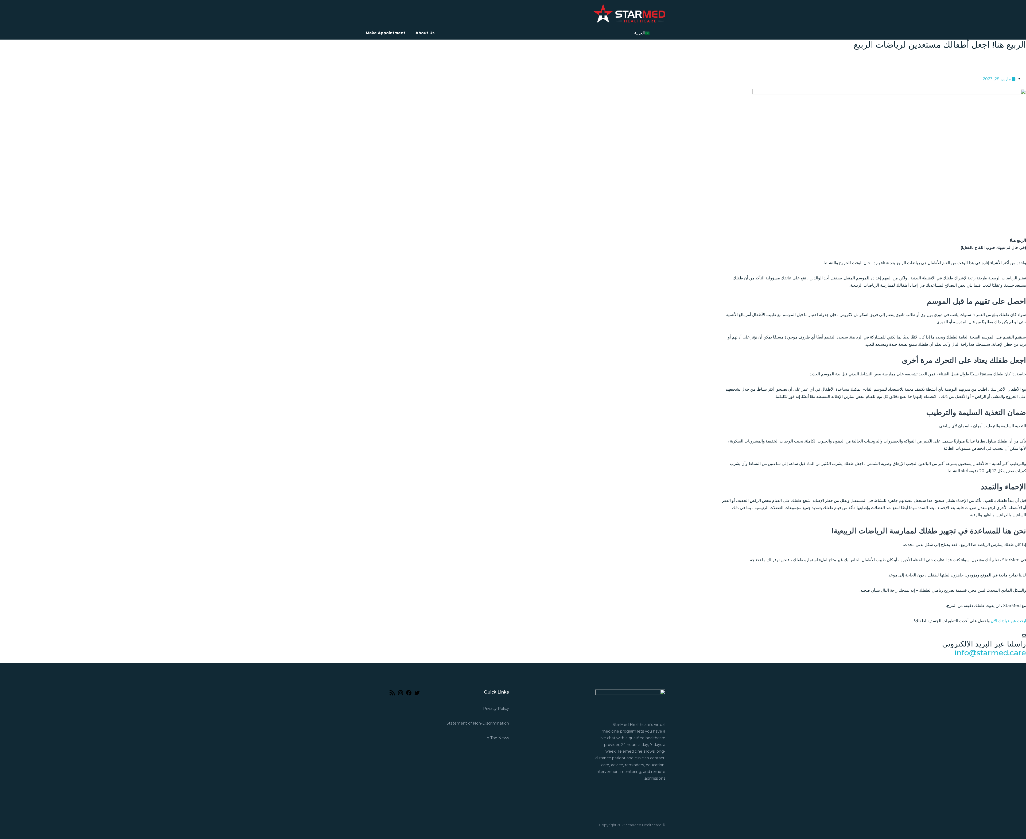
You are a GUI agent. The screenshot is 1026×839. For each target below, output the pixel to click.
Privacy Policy (496, 708)
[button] (873, 59)
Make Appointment (385, 32)
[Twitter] (417, 694)
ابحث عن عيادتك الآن (1008, 620)
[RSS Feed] (392, 694)
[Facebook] (409, 694)
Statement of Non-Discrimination (477, 723)
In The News (497, 738)
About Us (424, 32)
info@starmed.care (990, 652)
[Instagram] (400, 694)
